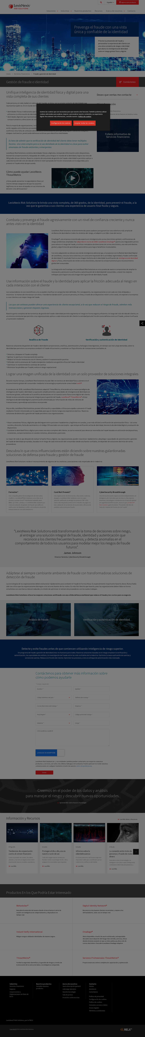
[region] (73, 117)
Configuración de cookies (60, 123)
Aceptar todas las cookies (84, 123)
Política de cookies (84, 116)
